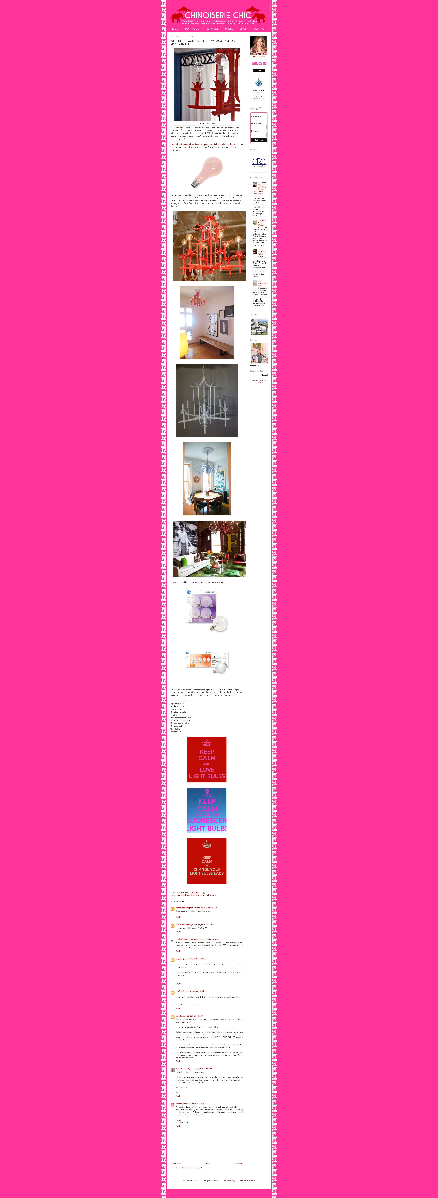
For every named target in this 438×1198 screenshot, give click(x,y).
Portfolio (192, 29)
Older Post (238, 1163)
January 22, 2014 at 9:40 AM (205, 908)
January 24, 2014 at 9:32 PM (193, 1104)
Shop (243, 29)
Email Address (256, 123)
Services (212, 29)
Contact (259, 29)
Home (207, 1163)
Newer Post (176, 1163)
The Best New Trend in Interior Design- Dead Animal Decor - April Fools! (260, 189)
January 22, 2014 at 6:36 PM (194, 959)
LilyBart (179, 959)
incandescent (185, 895)
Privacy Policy (229, 1181)
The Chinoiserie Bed (262, 283)
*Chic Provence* (182, 1069)
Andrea (179, 1104)
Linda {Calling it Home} (186, 939)
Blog (175, 29)
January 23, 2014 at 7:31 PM (200, 1069)
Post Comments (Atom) (192, 1168)
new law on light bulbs (208, 895)
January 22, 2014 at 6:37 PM (194, 991)
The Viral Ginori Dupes (262, 223)
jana (177, 1016)
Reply (178, 917)
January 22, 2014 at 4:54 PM (207, 939)
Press (229, 29)
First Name (255, 131)
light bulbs (195, 895)
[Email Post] (204, 893)
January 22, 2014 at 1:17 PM (202, 925)
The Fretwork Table (262, 252)
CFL (178, 895)
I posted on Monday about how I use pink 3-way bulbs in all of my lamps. (203, 145)
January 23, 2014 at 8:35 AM (191, 1016)
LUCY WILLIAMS (183, 925)
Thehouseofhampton (184, 908)
